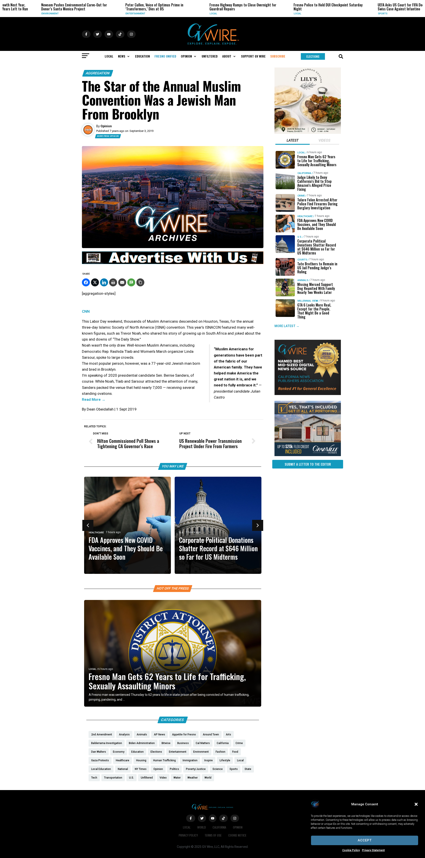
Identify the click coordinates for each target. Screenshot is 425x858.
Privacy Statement (373, 850)
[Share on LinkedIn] (104, 282)
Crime (301, 195)
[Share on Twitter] (95, 282)
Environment (17, 13)
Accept (365, 840)
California (304, 173)
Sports (350, 13)
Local (181, 13)
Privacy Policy (188, 835)
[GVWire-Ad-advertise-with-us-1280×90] (172, 263)
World (201, 827)
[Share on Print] (113, 282)
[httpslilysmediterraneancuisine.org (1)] (307, 133)
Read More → (93, 399)
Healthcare (96, 532)
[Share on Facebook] (86, 282)
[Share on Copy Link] (140, 282)
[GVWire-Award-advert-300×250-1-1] (307, 394)
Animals (303, 280)
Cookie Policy (351, 850)
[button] (416, 804)
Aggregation (97, 73)
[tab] (292, 141)
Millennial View (308, 300)
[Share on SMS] (131, 282)
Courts (302, 259)
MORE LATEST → (286, 326)
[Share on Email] (122, 282)
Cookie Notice (237, 835)
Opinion (237, 827)
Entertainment (103, 13)
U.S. (181, 532)
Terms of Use (213, 835)
